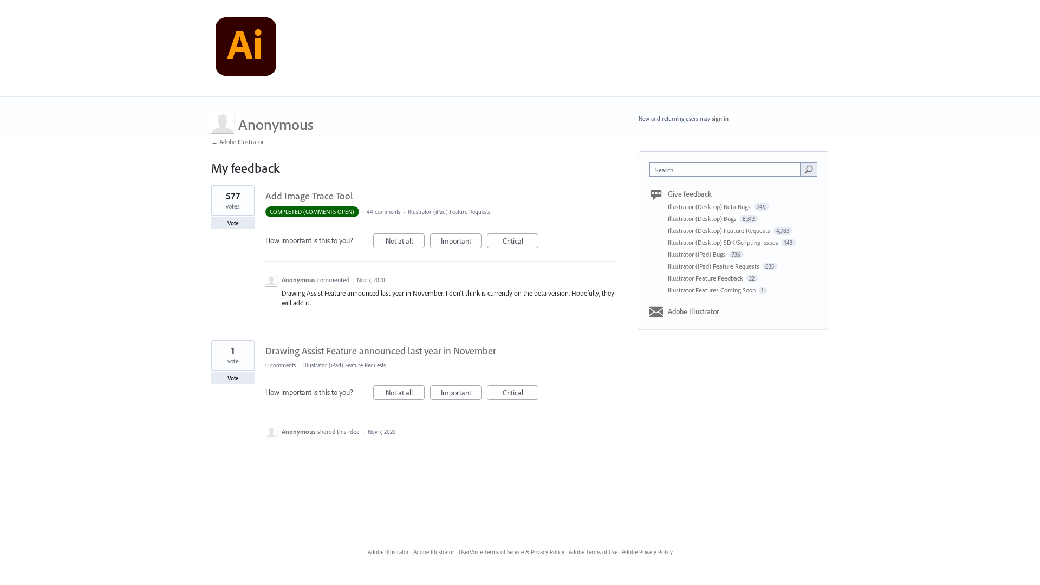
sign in (720, 118)
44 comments (383, 212)
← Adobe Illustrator (237, 142)
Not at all (405, 242)
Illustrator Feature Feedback (706, 278)
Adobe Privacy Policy (647, 552)
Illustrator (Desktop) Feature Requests (720, 230)
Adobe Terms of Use (593, 552)
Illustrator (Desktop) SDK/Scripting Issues (724, 242)
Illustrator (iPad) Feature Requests (449, 212)
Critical (520, 242)
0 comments (280, 365)
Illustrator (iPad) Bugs (697, 254)
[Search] (808, 169)
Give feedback (690, 194)
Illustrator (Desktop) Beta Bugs (710, 207)
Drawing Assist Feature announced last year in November (380, 350)
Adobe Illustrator (693, 311)
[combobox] (728, 169)
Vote (233, 223)
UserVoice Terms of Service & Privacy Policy (511, 552)
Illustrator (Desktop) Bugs (703, 218)
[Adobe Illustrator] (246, 48)
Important (461, 242)
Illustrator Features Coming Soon (712, 290)
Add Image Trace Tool (309, 196)
